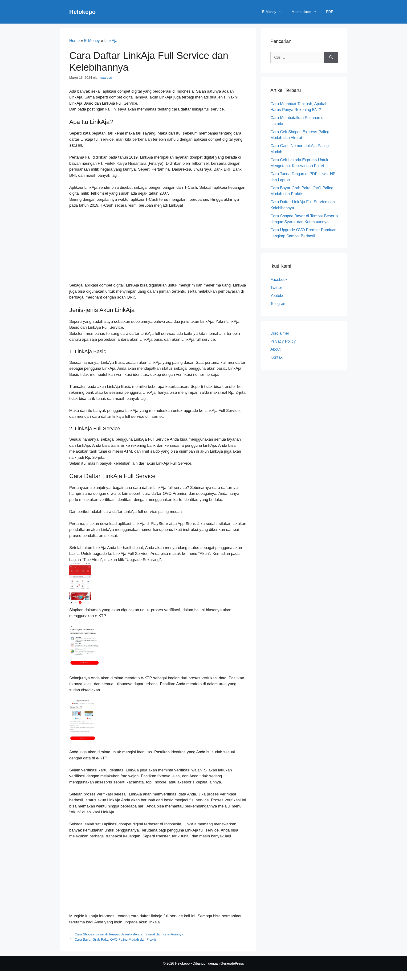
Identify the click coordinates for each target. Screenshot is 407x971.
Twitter (276, 287)
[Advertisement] (158, 247)
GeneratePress (232, 963)
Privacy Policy (283, 341)
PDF (329, 12)
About (275, 349)
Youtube (277, 295)
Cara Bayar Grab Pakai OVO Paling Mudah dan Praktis (116, 939)
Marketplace (301, 12)
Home (74, 40)
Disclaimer (279, 333)
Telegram (278, 303)
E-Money (269, 12)
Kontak (276, 357)
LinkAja (110, 40)
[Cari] (331, 57)
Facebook (279, 279)
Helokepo (82, 11)
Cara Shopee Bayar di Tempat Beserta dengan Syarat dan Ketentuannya (129, 934)
